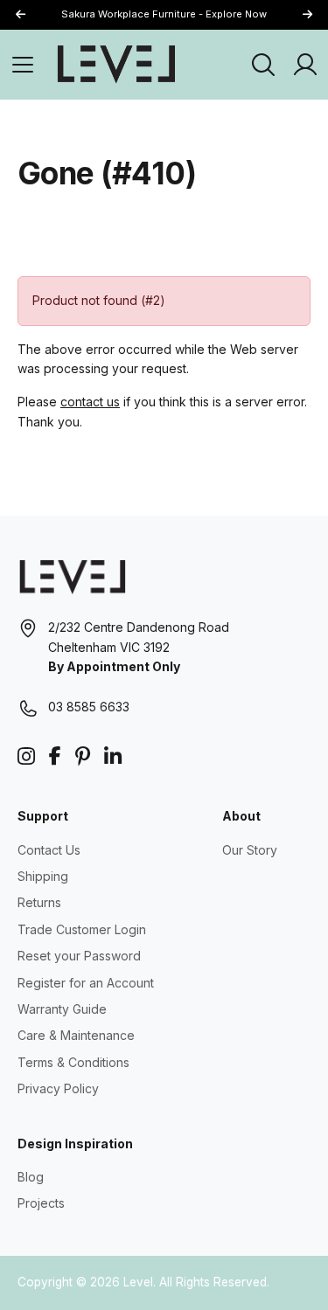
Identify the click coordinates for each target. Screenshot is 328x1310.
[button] (307, 15)
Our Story (249, 849)
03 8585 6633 (88, 706)
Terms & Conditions (73, 1062)
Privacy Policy (58, 1088)
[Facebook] (55, 756)
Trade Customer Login (81, 929)
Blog (30, 1176)
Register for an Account (85, 982)
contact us (90, 401)
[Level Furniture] (116, 63)
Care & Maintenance (76, 1035)
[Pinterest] (82, 756)
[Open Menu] (23, 65)
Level (138, 1282)
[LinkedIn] (113, 756)
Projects (41, 1203)
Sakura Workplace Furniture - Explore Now (164, 14)
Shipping (42, 876)
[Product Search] (263, 65)
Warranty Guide (62, 1009)
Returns (39, 902)
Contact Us (48, 849)
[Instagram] (26, 756)
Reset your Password (79, 955)
